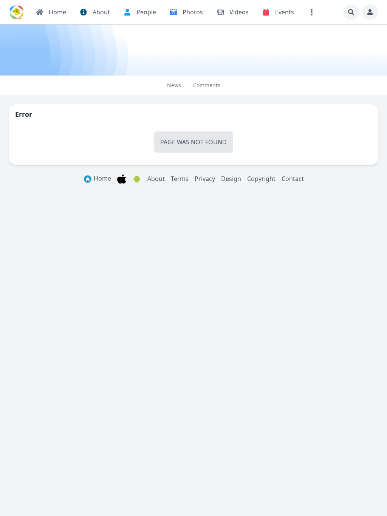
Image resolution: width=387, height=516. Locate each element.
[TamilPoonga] (16, 12)
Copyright (261, 179)
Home (101, 178)
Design (231, 179)
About (156, 179)
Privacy (205, 179)
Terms (180, 179)
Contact (293, 179)
